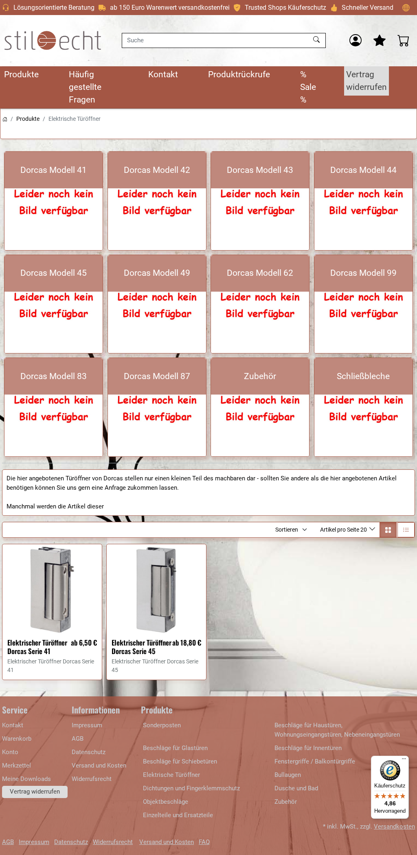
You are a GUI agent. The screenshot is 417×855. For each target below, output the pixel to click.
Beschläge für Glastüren (175, 748)
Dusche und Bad (296, 788)
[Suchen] (317, 40)
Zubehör (260, 376)
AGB (77, 738)
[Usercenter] (355, 40)
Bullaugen (287, 775)
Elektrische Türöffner (171, 775)
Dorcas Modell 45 (53, 273)
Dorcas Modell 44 (363, 170)
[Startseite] (4, 119)
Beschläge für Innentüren (308, 748)
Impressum (87, 725)
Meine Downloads (26, 779)
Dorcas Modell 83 (53, 376)
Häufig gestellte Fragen (85, 87)
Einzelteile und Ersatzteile (178, 815)
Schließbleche (363, 376)
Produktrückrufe (239, 74)
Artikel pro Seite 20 (344, 529)
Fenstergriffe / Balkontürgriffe (314, 761)
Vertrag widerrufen (366, 81)
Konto (10, 752)
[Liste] (406, 529)
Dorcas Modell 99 (363, 273)
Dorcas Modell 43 (260, 170)
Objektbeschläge (165, 801)
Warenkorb (16, 738)
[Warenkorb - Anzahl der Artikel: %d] (403, 40)
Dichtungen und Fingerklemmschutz (191, 788)
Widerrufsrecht (92, 779)
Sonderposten (162, 725)
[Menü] (404, 761)
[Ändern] (406, 7)
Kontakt (163, 74)
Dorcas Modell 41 (53, 170)
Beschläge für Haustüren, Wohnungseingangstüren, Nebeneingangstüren (337, 730)
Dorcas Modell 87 (157, 376)
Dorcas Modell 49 (157, 273)
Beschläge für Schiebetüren (180, 761)
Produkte (21, 74)
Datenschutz (88, 752)
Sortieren (286, 529)
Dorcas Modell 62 (260, 273)
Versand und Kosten (99, 765)
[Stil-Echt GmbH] (53, 40)
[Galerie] (388, 529)
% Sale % (308, 87)
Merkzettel (16, 765)
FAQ (204, 842)
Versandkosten (394, 826)
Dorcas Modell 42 (157, 170)
